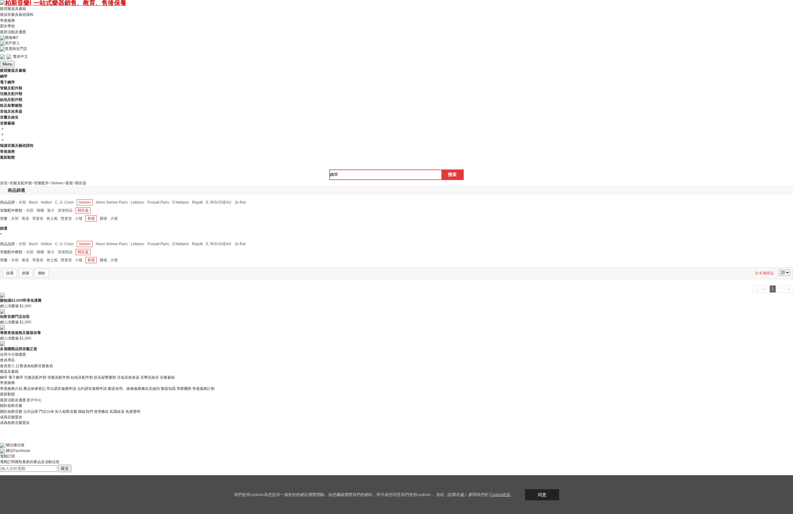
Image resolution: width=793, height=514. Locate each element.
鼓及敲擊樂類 (105, 377)
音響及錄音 (149, 377)
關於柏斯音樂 (11, 411)
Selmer (85, 202)
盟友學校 (7, 26)
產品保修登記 (34, 388)
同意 (542, 494)
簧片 (51, 210)
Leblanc (137, 202)
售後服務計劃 (203, 388)
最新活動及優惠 (13, 32)
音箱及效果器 (128, 377)
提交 (65, 468)
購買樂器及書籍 (13, 9)
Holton (46, 202)
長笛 (25, 218)
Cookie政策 (500, 494)
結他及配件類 (82, 377)
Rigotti (197, 202)
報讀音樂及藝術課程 (16, 14)
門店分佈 (46, 411)
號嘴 (40, 210)
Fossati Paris (158, 202)
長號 (91, 218)
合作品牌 (30, 411)
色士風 (52, 218)
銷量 (25, 273)
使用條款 (101, 411)
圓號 (103, 218)
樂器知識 (168, 388)
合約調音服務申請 (92, 388)
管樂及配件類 (58, 377)
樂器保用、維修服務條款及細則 (134, 388)
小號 (78, 218)
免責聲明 (132, 411)
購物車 (11, 37)
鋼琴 (3, 377)
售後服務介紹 (11, 388)
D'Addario (180, 202)
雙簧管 (66, 218)
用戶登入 (12, 43)
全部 (22, 202)
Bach (33, 202)
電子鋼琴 (15, 377)
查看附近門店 (16, 49)
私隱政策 (117, 411)
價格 (41, 273)
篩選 (10, 273)
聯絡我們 (85, 411)
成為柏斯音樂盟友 (15, 423)
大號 (114, 218)
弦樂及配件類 (35, 377)
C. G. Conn (64, 202)
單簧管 (37, 218)
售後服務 (7, 20)
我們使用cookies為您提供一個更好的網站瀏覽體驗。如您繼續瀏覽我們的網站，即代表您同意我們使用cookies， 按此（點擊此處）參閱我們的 (362, 494)
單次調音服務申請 (61, 388)
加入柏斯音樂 (66, 411)
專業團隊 (184, 388)
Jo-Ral (240, 202)
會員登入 (7, 366)
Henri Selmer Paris (112, 202)
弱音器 (83, 210)
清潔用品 (65, 210)
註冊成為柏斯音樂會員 (34, 366)
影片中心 (34, 400)
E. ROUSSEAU (218, 202)
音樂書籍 (167, 377)
